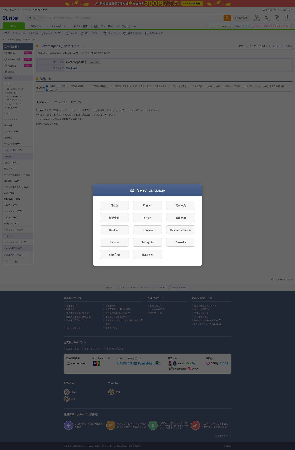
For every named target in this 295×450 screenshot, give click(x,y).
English (147, 205)
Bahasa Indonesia (180, 230)
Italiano (114, 242)
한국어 (147, 217)
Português (147, 242)
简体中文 (181, 205)
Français (147, 230)
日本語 (114, 205)
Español (181, 217)
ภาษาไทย (114, 254)
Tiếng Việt (147, 254)
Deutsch (114, 230)
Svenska (181, 242)
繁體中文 (114, 217)
